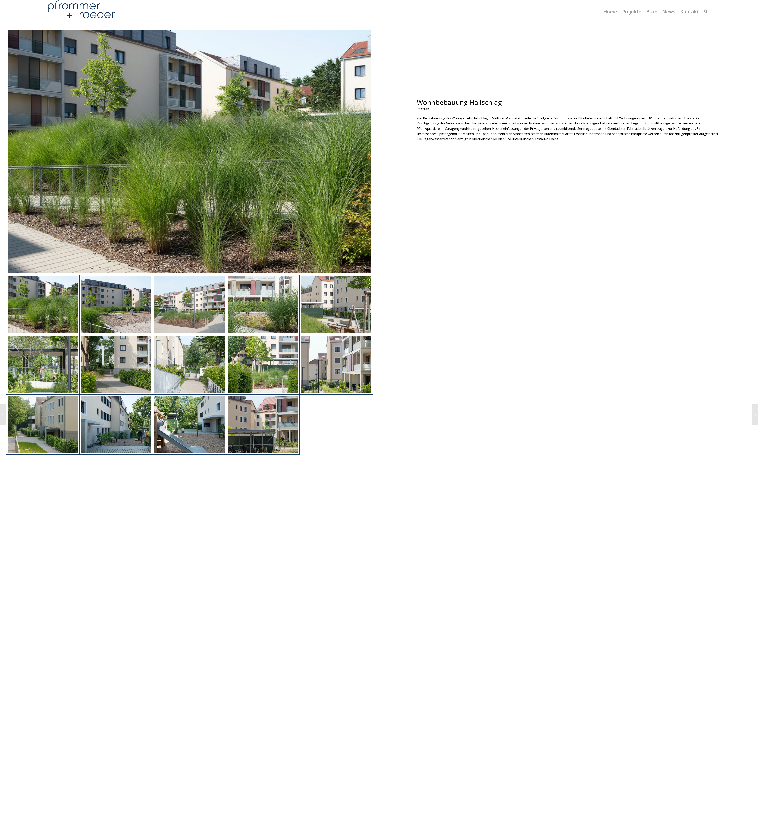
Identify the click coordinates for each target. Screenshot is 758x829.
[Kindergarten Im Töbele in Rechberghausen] (3, 414)
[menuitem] (610, 11)
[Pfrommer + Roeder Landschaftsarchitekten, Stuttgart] (81, 11)
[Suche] (705, 11)
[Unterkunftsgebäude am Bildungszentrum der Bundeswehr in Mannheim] (755, 414)
